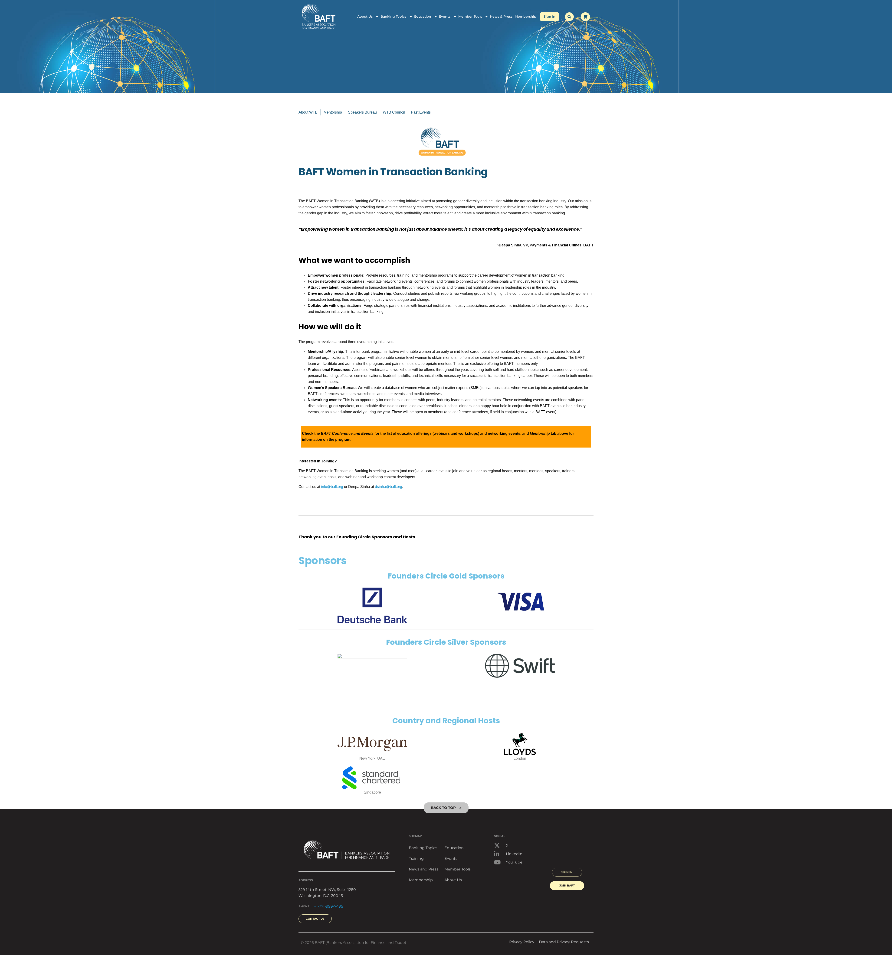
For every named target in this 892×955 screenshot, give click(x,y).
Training (416, 858)
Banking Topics (393, 16)
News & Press (501, 16)
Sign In (549, 16)
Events (444, 16)
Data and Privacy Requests (564, 942)
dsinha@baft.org (388, 487)
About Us (365, 16)
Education (422, 16)
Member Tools (470, 16)
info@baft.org (332, 487)
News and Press (423, 869)
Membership (525, 16)
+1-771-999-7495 (328, 906)
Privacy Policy (521, 942)
